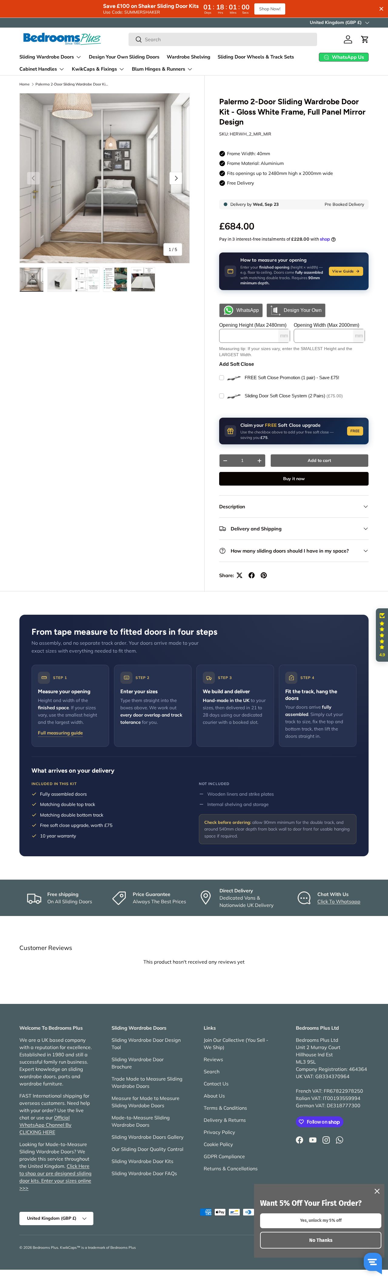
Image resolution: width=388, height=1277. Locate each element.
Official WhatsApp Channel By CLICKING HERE (45, 1125)
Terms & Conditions (225, 1108)
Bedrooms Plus (45, 1247)
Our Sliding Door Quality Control (147, 1149)
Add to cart (319, 460)
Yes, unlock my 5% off (321, 1220)
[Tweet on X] (239, 575)
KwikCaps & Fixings (94, 69)
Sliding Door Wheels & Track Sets (256, 57)
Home (24, 84)
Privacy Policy (219, 1132)
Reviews (213, 1059)
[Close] (377, 1191)
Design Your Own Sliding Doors (124, 57)
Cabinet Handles (38, 69)
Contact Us (216, 1084)
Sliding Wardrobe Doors (46, 57)
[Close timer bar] (381, 8)
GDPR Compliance (224, 1156)
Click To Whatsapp (338, 901)
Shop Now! (269, 9)
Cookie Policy (218, 1144)
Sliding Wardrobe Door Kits (142, 1161)
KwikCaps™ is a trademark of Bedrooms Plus (98, 1247)
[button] (365, 39)
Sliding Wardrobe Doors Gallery (148, 1137)
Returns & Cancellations (231, 1168)
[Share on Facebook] (252, 575)
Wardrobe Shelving (188, 57)
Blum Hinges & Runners (158, 69)
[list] (104, 178)
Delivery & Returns (225, 1120)
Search (211, 1071)
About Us (214, 1096)
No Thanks (321, 1240)
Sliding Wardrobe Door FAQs (144, 1173)
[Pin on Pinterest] (264, 575)
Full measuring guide (60, 733)
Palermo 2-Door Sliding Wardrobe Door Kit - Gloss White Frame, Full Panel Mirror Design (71, 84)
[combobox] (223, 39)
